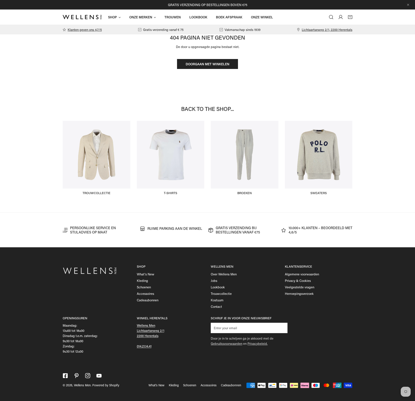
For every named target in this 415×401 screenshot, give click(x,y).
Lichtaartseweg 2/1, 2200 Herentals (327, 29)
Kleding (142, 280)
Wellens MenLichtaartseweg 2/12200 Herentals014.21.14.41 (150, 335)
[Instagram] (87, 376)
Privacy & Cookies (298, 280)
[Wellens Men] (82, 17)
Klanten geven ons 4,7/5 (85, 29)
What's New (145, 274)
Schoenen (144, 287)
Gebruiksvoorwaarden (226, 343)
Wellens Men (82, 385)
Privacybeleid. (257, 343)
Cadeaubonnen (147, 300)
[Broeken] (244, 155)
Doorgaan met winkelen (207, 64)
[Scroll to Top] (407, 378)
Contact (216, 306)
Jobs (214, 280)
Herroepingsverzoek (299, 293)
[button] (350, 17)
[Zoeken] (331, 17)
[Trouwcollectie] (96, 155)
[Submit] (282, 328)
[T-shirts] (170, 155)
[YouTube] (99, 376)
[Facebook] (65, 376)
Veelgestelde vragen (299, 287)
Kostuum (217, 300)
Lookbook (218, 287)
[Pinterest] (76, 376)
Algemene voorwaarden (302, 274)
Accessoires (145, 293)
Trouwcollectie (221, 293)
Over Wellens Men (224, 274)
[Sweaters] (319, 155)
